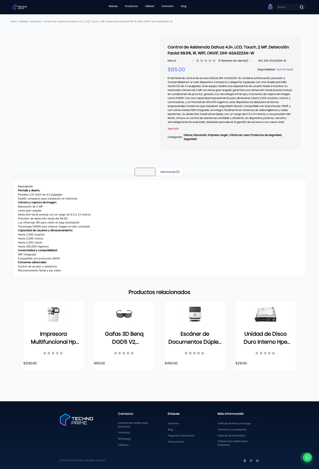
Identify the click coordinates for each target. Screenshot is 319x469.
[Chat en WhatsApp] (307, 457)
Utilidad (149, 6)
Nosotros (173, 423)
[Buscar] (302, 7)
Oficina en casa (239, 135)
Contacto (167, 6)
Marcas (113, 6)
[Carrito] (270, 7)
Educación (200, 135)
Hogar (224, 135)
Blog (170, 429)
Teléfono (123, 445)
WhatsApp (124, 438)
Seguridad (190, 139)
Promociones (176, 441)
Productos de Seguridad (266, 135)
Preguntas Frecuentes (181, 435)
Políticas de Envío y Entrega (234, 423)
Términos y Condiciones (232, 429)
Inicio (14, 21)
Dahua (188, 135)
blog (183, 6)
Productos (131, 6)
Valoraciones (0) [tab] (170, 172)
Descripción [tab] (145, 172)
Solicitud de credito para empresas (133, 424)
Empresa (36, 21)
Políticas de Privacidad (231, 435)
